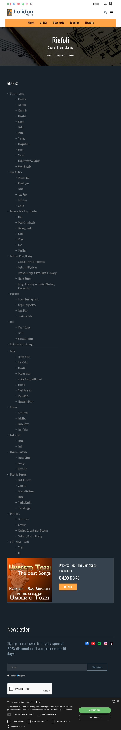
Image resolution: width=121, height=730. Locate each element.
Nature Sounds (24, 278)
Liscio (20, 497)
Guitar (21, 234)
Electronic (22, 469)
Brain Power (23, 519)
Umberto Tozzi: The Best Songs (78, 565)
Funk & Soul (15, 435)
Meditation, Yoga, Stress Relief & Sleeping (37, 273)
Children (13, 407)
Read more (67, 709)
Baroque (22, 105)
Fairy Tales (23, 429)
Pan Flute (22, 250)
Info (69, 587)
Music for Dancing (18, 474)
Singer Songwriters (27, 305)
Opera (20, 149)
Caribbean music (25, 338)
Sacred (21, 155)
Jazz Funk (22, 194)
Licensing (89, 22)
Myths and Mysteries (27, 267)
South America (24, 390)
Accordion (22, 486)
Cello (20, 217)
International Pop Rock (28, 299)
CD (19, 553)
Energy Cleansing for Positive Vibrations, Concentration (36, 286)
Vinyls (21, 547)
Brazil (20, 333)
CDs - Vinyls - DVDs (19, 542)
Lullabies (22, 418)
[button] (41, 726)
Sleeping (22, 525)
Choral (21, 121)
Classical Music (17, 93)
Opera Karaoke (24, 166)
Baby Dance (23, 424)
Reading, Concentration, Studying (33, 530)
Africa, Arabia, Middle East (30, 379)
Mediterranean (24, 373)
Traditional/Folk (25, 316)
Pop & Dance (24, 327)
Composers (60, 55)
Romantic (22, 110)
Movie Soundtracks (26, 222)
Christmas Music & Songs (22, 344)
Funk (20, 446)
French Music (24, 357)
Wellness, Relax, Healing (21, 256)
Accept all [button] (94, 710)
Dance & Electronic (18, 452)
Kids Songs (23, 413)
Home (49, 55)
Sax (20, 245)
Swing (21, 206)
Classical (22, 99)
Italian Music (24, 396)
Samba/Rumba (24, 502)
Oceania (21, 368)
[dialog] (60, 714)
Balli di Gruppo (24, 480)
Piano (20, 133)
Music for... (15, 514)
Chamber (22, 116)
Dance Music (24, 457)
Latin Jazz (22, 200)
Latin (12, 322)
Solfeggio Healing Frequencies (31, 262)
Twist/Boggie (24, 508)
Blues (20, 189)
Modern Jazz (23, 178)
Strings (21, 138)
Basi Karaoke (65, 571)
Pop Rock (14, 294)
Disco (20, 441)
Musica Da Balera (26, 491)
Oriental (21, 385)
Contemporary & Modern (29, 161)
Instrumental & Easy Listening (23, 211)
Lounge (21, 463)
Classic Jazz (23, 183)
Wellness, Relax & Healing (30, 536)
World (12, 351)
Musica (31, 22)
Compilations (24, 144)
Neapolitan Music (25, 401)
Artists (43, 22)
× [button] (118, 701)
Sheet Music (58, 22)
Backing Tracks (25, 228)
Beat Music (23, 310)
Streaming (74, 22)
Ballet (20, 127)
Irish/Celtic (23, 362)
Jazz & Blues (16, 172)
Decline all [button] (95, 717)
